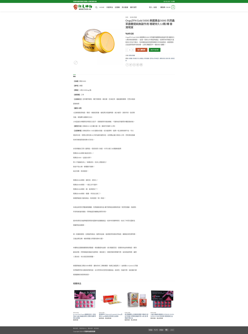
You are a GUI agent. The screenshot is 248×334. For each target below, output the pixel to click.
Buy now (154, 50)
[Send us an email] (172, 1)
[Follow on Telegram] (173, 1)
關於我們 (133, 7)
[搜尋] (96, 7)
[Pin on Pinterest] (137, 64)
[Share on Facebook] (127, 64)
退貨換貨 (96, 328)
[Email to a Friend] (134, 64)
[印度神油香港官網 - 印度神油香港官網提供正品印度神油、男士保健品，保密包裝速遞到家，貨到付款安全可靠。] (83, 7)
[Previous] (73, 306)
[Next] (174, 306)
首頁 (126, 17)
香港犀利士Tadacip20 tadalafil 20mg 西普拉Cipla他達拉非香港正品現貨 (110, 315)
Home (101, 7)
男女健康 (125, 7)
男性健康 (146, 58)
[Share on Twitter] (130, 64)
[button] (167, 1)
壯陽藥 (117, 7)
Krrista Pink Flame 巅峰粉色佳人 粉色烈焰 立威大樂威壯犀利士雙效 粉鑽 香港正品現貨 (84, 316)
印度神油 (109, 7)
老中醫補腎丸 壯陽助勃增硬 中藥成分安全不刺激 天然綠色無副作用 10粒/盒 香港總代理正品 (136, 316)
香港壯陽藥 (133, 17)
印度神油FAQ (83, 328)
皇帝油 (152, 58)
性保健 (135, 58)
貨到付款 (167, 58)
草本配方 (156, 58)
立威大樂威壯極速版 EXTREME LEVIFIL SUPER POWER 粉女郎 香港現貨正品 (162, 315)
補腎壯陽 (162, 58)
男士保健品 (140, 58)
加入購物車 (141, 50)
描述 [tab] (74, 76)
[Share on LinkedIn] (141, 64)
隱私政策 (90, 328)
